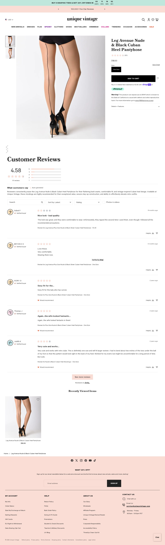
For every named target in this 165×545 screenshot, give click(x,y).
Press (85, 519)
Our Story (86, 501)
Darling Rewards (11, 515)
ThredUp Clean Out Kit (91, 532)
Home (6, 453)
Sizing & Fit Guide (50, 515)
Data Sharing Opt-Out (13, 528)
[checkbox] (116, 202)
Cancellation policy (81, 539)
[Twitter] (76, 460)
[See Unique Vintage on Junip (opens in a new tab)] (87, 383)
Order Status (9, 506)
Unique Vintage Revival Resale (94, 515)
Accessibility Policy (90, 528)
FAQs (46, 506)
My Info (7, 501)
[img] (36, 187)
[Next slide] (104, 9)
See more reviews (82, 377)
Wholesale (86, 506)
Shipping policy (56, 539)
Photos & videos (112, 202)
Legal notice (91, 539)
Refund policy (26, 539)
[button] (82, 147)
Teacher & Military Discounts (54, 528)
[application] (157, 537)
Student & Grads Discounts (54, 523)
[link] (119, 55)
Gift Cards (9, 519)
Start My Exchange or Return (15, 510)
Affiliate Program (89, 510)
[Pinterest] (85, 460)
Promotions (48, 519)
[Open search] (143, 20)
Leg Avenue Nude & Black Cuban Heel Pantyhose (28, 453)
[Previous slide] (58, 9)
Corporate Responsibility (92, 523)
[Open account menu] (149, 20)
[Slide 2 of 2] (10, 53)
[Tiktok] (94, 460)
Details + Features (117, 106)
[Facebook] (72, 460)
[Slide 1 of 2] (10, 41)
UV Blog (47, 532)
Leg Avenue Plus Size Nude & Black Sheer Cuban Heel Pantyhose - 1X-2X (70, 227)
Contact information (68, 539)
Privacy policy (35, 539)
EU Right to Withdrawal (13, 523)
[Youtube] (90, 460)
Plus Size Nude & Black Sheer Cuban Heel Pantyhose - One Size (67, 295)
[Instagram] (81, 460)
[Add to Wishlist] (157, 78)
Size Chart (156, 64)
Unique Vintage (14, 539)
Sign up (114, 483)
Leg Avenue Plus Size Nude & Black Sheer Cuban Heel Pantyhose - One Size (71, 264)
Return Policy (48, 501)
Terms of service (45, 539)
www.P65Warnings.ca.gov (144, 100)
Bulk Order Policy (50, 510)
